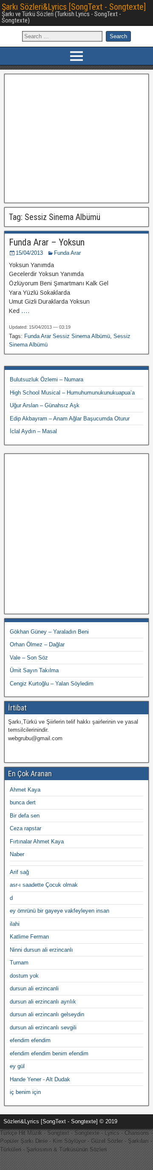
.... (25, 310)
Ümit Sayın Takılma (34, 670)
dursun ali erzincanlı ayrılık (43, 1001)
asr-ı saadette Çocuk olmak (44, 885)
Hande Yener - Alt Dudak (40, 1079)
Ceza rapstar (25, 828)
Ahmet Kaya (25, 790)
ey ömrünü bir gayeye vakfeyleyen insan (59, 911)
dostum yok (24, 976)
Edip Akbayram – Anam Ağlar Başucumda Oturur (70, 418)
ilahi (15, 924)
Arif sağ (19, 872)
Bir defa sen (25, 815)
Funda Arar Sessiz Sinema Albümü (67, 336)
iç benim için (25, 1092)
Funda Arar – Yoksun (47, 242)
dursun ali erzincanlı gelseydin (47, 1014)
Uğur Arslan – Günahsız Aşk (44, 405)
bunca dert (23, 802)
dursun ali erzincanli (34, 988)
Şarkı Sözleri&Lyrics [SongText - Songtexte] (74, 7)
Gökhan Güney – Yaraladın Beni (49, 632)
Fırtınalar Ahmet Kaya (37, 841)
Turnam (19, 962)
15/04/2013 (29, 253)
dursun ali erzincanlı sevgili (43, 1027)
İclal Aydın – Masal (33, 431)
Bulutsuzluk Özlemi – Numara (46, 379)
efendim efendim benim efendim (49, 1053)
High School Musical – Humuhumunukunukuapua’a (72, 392)
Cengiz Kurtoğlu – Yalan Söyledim (52, 683)
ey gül (17, 1066)
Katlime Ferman (29, 936)
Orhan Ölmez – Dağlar (37, 644)
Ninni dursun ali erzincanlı (41, 950)
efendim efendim (30, 1040)
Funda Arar (67, 253)
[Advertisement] (76, 137)
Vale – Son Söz (29, 657)
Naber (17, 854)
